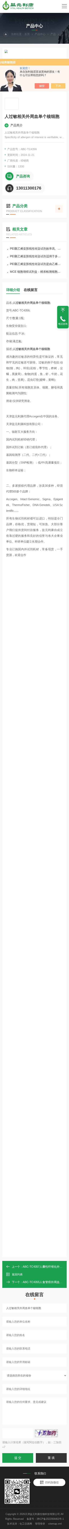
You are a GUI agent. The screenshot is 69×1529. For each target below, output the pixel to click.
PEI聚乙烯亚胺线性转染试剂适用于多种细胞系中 (36, 256)
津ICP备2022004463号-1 (50, 1518)
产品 (53, 34)
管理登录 (40, 1523)
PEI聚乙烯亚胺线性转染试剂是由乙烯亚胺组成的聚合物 (36, 264)
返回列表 (17, 1274)
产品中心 (40, 34)
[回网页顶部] (63, 310)
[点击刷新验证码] (46, 1433)
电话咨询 (62, 324)
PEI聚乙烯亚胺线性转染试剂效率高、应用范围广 (36, 248)
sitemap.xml (55, 1523)
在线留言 (31, 290)
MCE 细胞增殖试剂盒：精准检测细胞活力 (36, 271)
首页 (27, 34)
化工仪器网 (26, 1523)
